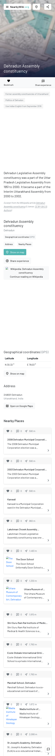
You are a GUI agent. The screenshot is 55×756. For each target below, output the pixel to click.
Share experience (17, 260)
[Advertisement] (27, 140)
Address (9, 244)
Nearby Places (24, 244)
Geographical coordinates (20, 237)
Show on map (15, 252)
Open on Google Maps (19, 406)
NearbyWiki (17, 6)
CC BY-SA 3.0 (41, 206)
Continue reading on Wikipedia (26, 276)
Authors (7, 210)
